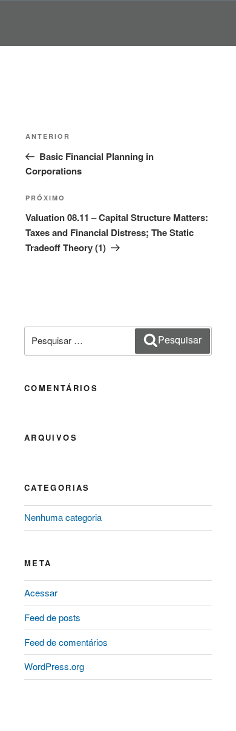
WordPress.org (54, 666)
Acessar (40, 592)
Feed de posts (52, 617)
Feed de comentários (66, 642)
